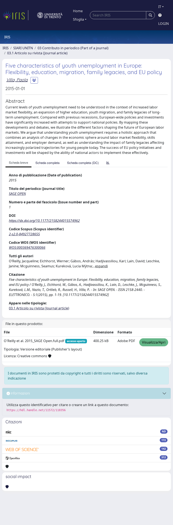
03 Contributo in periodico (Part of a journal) (73, 48)
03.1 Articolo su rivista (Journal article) (37, 53)
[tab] (108, 163)
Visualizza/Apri (153, 342)
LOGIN (163, 23)
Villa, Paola (17, 79)
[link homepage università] (50, 15)
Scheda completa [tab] (47, 162)
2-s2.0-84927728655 (24, 234)
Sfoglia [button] (78, 19)
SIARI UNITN (23, 48)
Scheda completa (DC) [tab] (83, 162)
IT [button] (159, 6)
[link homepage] (15, 15)
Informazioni (20, 393)
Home (78, 11)
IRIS (6, 48)
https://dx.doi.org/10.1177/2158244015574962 (44, 220)
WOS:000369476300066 (27, 247)
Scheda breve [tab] (18, 162)
